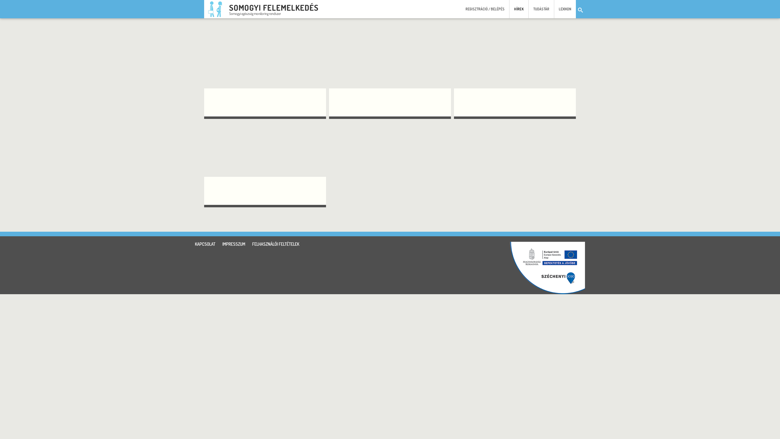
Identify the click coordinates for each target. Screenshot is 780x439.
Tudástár (541, 9)
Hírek (519, 9)
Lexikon (565, 9)
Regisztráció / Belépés (485, 9)
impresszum (233, 244)
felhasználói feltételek (275, 244)
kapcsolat (205, 244)
